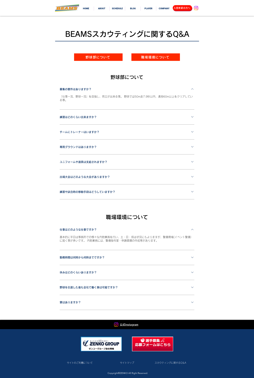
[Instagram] (196, 8)
